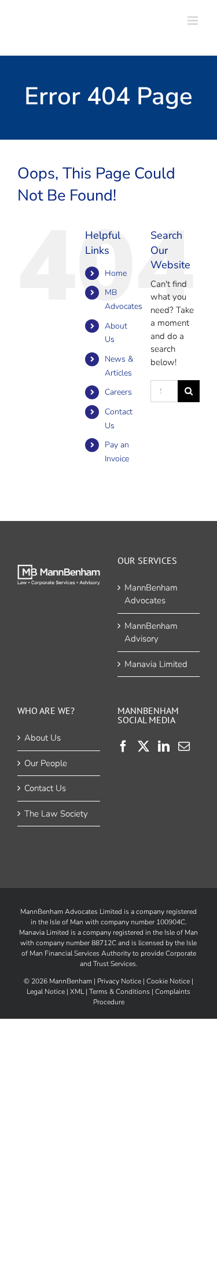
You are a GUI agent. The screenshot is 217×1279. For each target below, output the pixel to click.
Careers (118, 392)
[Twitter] (143, 746)
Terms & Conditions (119, 991)
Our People (45, 763)
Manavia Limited (155, 664)
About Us (42, 738)
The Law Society (56, 813)
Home (116, 273)
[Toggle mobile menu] (193, 20)
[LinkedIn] (164, 746)
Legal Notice (46, 991)
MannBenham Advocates (151, 594)
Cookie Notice (168, 981)
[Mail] (184, 746)
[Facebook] (123, 746)
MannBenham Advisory (151, 632)
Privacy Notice (119, 981)
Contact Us (45, 788)
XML (77, 991)
